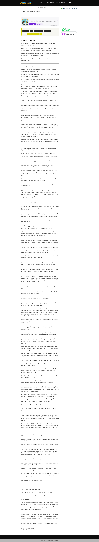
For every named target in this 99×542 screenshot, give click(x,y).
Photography (50, 2)
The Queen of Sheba (27, 531)
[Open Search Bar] (77, 2)
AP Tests (71, 2)
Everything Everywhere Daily (28, 528)
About (41, 2)
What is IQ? (25, 529)
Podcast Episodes (60, 2)
